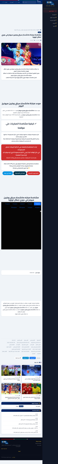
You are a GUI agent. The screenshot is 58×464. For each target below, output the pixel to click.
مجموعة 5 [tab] (7, 204)
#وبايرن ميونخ (4, 351)
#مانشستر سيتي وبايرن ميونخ (35, 347)
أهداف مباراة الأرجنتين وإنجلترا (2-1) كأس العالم (29, 419)
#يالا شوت (38, 353)
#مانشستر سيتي (11, 344)
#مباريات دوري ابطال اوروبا (26, 349)
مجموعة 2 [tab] (30, 204)
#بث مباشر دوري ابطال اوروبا (35, 342)
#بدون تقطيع (38, 344)
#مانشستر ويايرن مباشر (25, 347)
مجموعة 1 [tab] (37, 204)
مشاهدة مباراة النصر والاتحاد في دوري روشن (11, 379)
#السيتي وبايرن (32, 340)
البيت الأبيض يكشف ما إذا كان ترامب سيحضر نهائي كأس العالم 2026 (26, 432)
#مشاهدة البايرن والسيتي (16, 349)
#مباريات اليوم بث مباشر (36, 349)
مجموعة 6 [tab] (37, 207)
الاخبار (38, 30)
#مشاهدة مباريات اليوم (25, 351)
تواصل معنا (39, 445)
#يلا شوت (33, 353)
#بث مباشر (13, 340)
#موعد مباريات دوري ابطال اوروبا (14, 351)
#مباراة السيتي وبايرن (16, 347)
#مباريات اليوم (9, 347)
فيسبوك (32, 358)
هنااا (10, 166)
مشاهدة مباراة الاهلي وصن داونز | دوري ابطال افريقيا (31, 397)
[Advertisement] (21, 17)
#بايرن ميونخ (26, 340)
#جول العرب (32, 344)
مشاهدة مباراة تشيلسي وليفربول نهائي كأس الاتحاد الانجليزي (12, 397)
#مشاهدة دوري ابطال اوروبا (35, 351)
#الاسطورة (38, 340)
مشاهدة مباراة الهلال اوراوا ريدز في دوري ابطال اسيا (32, 379)
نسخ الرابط (17, 358)
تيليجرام (25, 358)
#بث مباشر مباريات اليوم (11, 342)
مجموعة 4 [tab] (15, 204)
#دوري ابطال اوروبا (25, 344)
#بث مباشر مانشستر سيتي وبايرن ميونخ (23, 342)
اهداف (36, 414)
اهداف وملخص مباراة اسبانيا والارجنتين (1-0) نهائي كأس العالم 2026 (25, 415)
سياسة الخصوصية (38, 443)
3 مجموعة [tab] (22, 204)
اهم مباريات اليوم (16, 303)
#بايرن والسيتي (19, 340)
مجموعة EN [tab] (22, 207)
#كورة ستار (18, 344)
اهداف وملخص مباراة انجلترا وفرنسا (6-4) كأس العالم (28, 424)
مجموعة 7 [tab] (30, 207)
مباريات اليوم (17, 71)
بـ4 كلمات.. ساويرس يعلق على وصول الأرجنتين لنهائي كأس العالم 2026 (25, 428)
